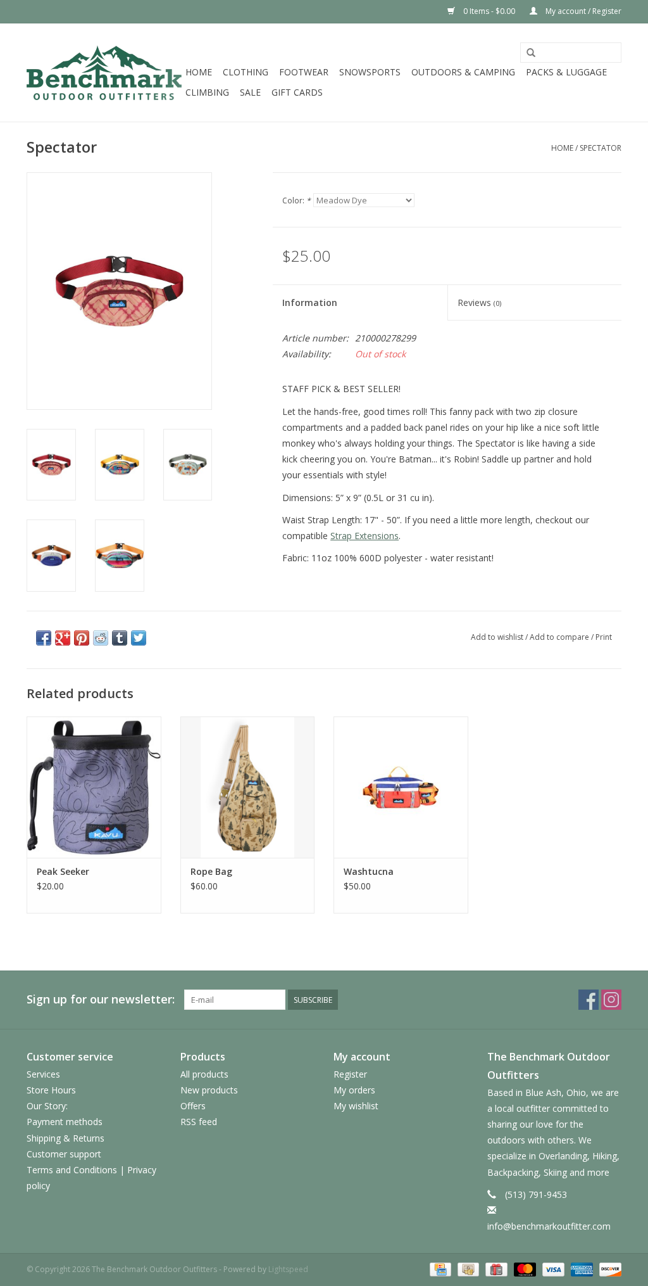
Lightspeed (288, 1269)
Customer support (64, 1154)
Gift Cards (297, 92)
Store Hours (51, 1090)
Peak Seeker (63, 871)
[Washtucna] (400, 787)
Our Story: (47, 1106)
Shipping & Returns (65, 1138)
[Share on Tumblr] (119, 638)
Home (198, 72)
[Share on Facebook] (43, 638)
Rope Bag (211, 871)
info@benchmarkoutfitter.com (549, 1226)
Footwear (303, 72)
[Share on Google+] (62, 638)
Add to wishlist (497, 637)
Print (603, 637)
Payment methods (65, 1122)
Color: (296, 200)
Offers (193, 1106)
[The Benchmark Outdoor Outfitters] (104, 72)
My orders (354, 1090)
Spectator (600, 148)
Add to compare (560, 637)
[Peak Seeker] (94, 787)
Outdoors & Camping (463, 72)
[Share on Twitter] (138, 638)
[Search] (531, 53)
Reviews (479, 302)
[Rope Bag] (247, 787)
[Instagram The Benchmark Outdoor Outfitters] (611, 1000)
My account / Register (582, 11)
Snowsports (370, 72)
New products (209, 1090)
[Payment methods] (439, 1269)
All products (204, 1074)
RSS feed (198, 1122)
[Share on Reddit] (100, 638)
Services (43, 1074)
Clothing (245, 72)
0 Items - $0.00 (489, 11)
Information (309, 302)
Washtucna (369, 871)
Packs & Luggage (566, 72)
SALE (250, 92)
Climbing (207, 92)
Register (350, 1074)
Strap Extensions (364, 536)
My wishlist (355, 1106)
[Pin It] (81, 638)
